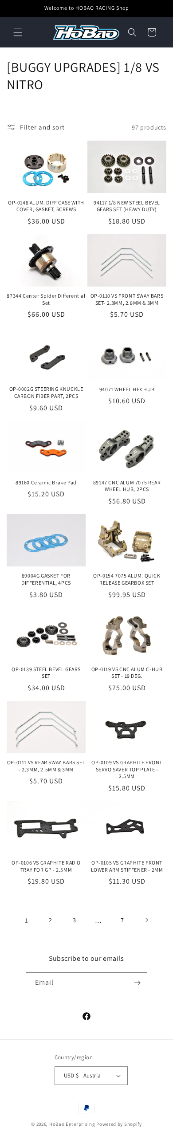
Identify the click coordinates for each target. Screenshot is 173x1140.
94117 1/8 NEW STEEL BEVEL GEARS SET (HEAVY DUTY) (127, 206)
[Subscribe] (137, 982)
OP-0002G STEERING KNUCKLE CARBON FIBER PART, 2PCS (46, 392)
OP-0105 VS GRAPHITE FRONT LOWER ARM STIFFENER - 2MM (127, 866)
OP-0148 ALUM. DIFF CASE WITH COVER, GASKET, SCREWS (46, 206)
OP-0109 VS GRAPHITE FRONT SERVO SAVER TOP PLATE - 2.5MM (126, 769)
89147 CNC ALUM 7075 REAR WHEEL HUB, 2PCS (127, 486)
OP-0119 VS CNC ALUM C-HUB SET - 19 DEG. (127, 673)
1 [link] (26, 920)
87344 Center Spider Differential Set (46, 299)
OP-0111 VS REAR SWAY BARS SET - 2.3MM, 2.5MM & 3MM (46, 766)
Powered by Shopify (119, 1124)
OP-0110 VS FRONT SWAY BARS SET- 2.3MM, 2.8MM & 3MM (127, 299)
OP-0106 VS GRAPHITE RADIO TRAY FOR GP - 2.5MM (46, 866)
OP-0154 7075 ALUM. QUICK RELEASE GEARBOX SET (126, 579)
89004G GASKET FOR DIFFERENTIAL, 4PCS (46, 579)
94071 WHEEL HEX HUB (126, 389)
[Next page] (146, 920)
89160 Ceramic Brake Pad (46, 482)
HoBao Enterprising (72, 1124)
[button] (18, 32)
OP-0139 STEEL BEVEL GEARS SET (46, 673)
